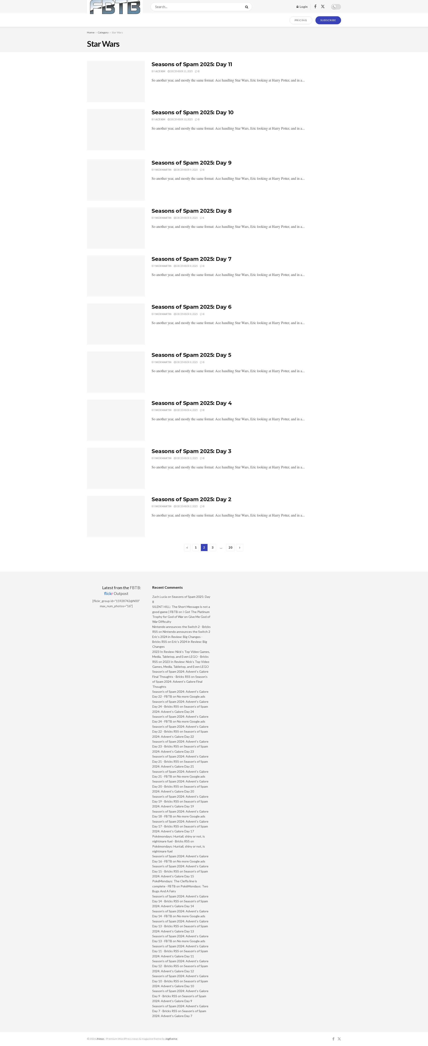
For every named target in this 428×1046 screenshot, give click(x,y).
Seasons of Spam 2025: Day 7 (191, 259)
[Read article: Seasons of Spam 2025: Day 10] (116, 129)
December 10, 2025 (181, 119)
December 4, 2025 (187, 410)
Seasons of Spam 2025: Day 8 (191, 211)
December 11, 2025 (181, 71)
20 (230, 547)
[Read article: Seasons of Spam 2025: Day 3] (116, 468)
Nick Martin (163, 169)
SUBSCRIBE (328, 20)
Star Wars (117, 32)
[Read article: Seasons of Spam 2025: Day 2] (116, 516)
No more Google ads (191, 696)
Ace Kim (160, 71)
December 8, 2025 (187, 217)
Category (103, 32)
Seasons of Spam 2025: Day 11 (192, 64)
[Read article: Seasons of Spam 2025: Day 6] (116, 324)
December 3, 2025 (187, 458)
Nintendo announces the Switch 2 (186, 631)
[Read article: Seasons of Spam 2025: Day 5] (116, 372)
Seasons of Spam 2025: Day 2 (191, 499)
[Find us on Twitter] (323, 6)
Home (91, 32)
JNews (100, 1038)
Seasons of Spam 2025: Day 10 (193, 112)
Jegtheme (171, 1038)
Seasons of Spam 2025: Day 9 (191, 162)
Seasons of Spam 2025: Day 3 (191, 451)
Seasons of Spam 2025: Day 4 (192, 403)
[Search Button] (247, 6)
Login (303, 6)
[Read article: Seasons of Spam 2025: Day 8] (116, 228)
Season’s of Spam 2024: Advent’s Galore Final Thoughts (180, 681)
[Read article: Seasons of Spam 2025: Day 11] (116, 81)
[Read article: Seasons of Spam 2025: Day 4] (116, 420)
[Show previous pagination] (187, 547)
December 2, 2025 (187, 506)
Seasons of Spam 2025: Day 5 (191, 355)
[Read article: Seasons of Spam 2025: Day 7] (116, 276)
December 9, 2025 (187, 169)
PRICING (301, 20)
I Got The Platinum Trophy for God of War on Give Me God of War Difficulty (181, 617)
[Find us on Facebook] (315, 6)
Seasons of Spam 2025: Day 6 (191, 307)
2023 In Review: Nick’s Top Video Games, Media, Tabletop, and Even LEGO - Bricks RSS (181, 657)
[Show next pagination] (240, 547)
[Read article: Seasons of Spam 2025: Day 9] (116, 180)
